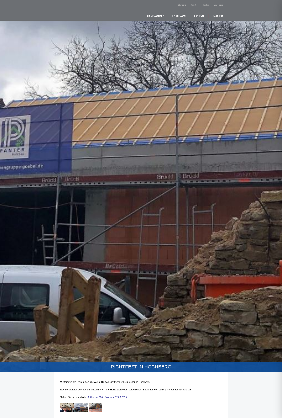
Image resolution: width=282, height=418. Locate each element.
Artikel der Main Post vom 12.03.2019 (107, 397)
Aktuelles (194, 5)
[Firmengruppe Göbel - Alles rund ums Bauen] (80, 10)
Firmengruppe (155, 16)
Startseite (182, 5)
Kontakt (206, 5)
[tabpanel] (141, 196)
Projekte (199, 16)
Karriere (218, 16)
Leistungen (179, 16)
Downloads (218, 5)
